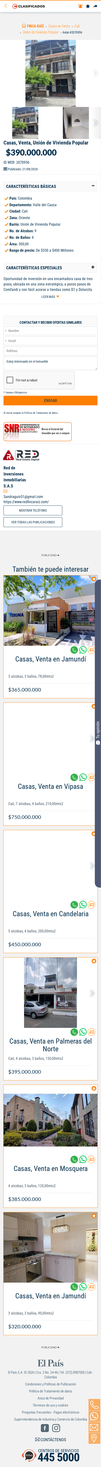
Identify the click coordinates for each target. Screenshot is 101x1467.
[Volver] (7, 6)
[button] (50, 186)
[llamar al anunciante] (94, 1405)
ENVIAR (50, 400)
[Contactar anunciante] (91, 651)
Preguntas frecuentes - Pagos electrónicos (50, 1412)
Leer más (48, 297)
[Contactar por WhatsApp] (94, 1416)
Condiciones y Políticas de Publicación (50, 1384)
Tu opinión (97, 730)
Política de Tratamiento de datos (41, 412)
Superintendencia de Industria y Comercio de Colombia (50, 1419)
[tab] (50, 186)
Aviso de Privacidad (51, 1398)
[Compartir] (95, 6)
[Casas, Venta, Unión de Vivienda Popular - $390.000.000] (50, 73)
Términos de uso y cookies (50, 1405)
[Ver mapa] (94, 1438)
